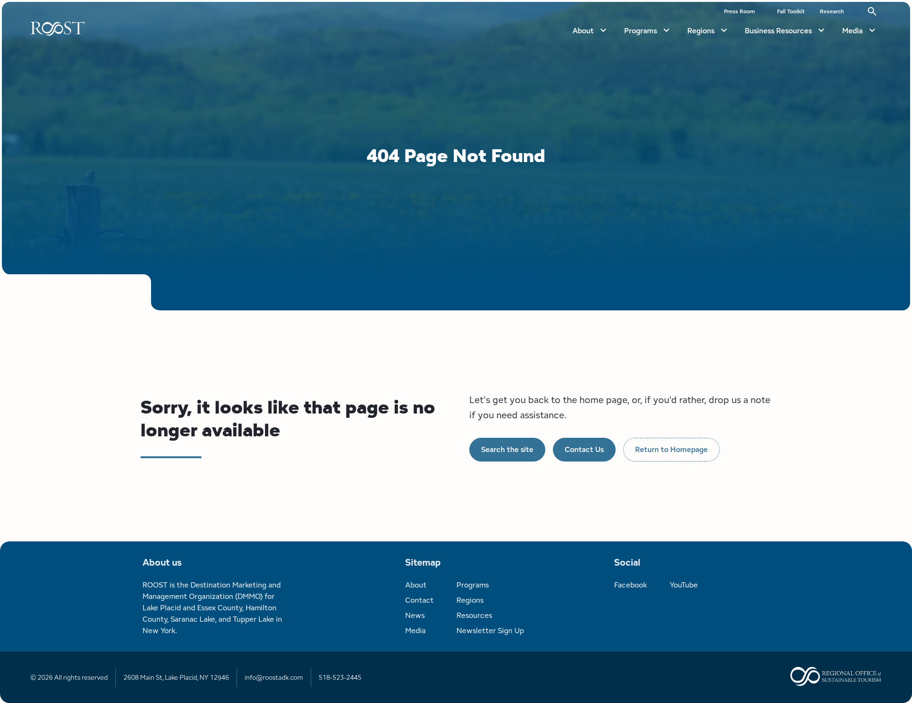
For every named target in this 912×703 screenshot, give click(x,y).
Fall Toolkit (791, 11)
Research (832, 11)
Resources (474, 615)
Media (852, 31)
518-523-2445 (340, 677)
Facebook (630, 585)
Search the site (507, 449)
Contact (419, 600)
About (583, 31)
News (415, 615)
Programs (640, 31)
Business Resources (778, 31)
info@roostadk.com (274, 677)
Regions (700, 31)
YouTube (684, 585)
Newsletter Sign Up (490, 631)
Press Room (739, 11)
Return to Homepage (671, 449)
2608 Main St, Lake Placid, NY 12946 (176, 677)
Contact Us (584, 449)
